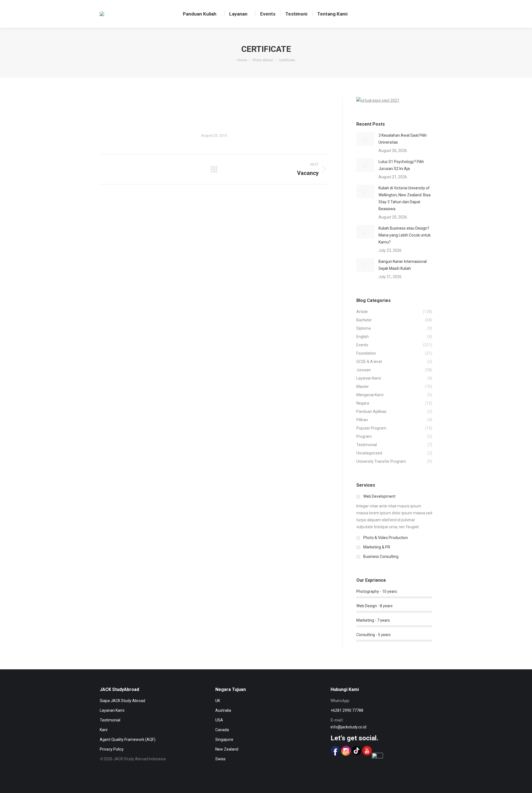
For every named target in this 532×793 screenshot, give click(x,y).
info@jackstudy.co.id (348, 727)
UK (217, 700)
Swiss (220, 759)
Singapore (224, 739)
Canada (222, 730)
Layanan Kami (112, 710)
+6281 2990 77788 (347, 710)
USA (219, 720)
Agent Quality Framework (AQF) (127, 739)
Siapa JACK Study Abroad (122, 700)
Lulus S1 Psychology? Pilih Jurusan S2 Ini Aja (401, 165)
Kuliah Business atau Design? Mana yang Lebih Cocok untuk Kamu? (404, 235)
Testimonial (110, 720)
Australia (223, 710)
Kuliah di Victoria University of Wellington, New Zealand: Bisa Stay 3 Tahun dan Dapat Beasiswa (404, 198)
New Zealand (226, 749)
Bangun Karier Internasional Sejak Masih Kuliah (402, 265)
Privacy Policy (112, 749)
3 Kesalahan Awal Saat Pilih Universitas (402, 138)
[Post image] (365, 139)
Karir (104, 730)
